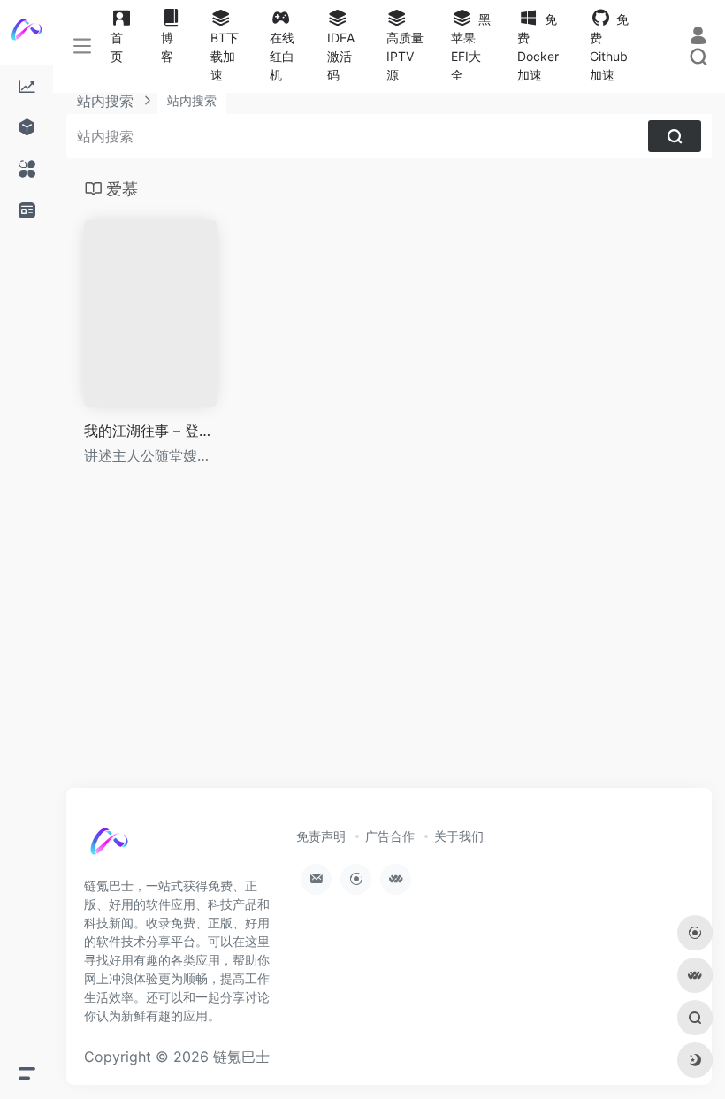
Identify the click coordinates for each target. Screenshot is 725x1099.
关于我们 (459, 835)
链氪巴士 (241, 1056)
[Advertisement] (389, 643)
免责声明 (321, 835)
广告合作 (390, 835)
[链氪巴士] (128, 850)
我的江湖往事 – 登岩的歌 (150, 430)
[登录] (698, 35)
